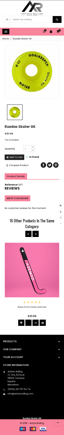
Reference (11, 184)
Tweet (49, 165)
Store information (16, 365)
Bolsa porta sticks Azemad (32, 307)
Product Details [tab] (16, 176)
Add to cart (14, 157)
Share (43, 165)
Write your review (17, 198)
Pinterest (56, 165)
